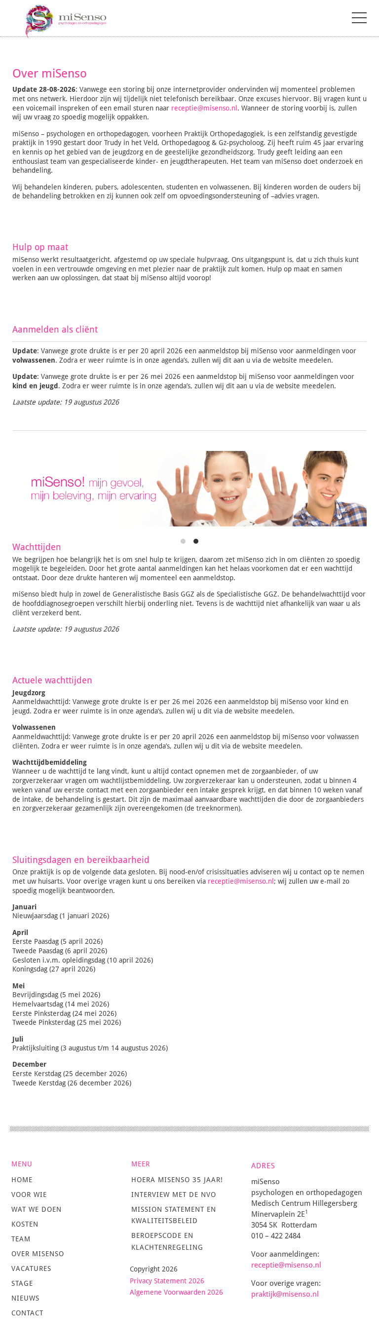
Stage (22, 1283)
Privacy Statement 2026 (167, 1281)
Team (21, 1239)
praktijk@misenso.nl (286, 1294)
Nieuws (25, 1298)
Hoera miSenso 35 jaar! (177, 1180)
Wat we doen (36, 1209)
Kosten (24, 1224)
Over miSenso (37, 1254)
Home (22, 1180)
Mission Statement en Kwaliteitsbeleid (173, 1215)
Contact (27, 1313)
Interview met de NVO (173, 1194)
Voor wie (29, 1194)
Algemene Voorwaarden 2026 (176, 1292)
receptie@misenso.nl (204, 108)
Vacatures (31, 1268)
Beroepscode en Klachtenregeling (167, 1241)
